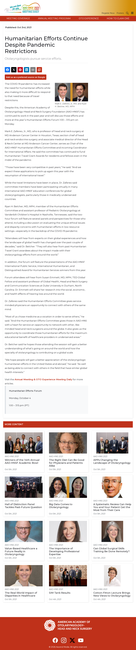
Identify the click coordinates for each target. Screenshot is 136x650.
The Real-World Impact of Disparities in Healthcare (21, 594)
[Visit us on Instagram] (63, 640)
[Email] (33, 69)
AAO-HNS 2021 (12, 456)
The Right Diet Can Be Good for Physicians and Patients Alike (66, 463)
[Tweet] (13, 69)
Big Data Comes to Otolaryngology (60, 506)
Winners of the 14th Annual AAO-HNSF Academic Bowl (22, 461)
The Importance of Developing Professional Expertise (64, 551)
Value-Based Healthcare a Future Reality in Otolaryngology (21, 551)
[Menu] (132, 13)
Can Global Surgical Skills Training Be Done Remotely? (111, 550)
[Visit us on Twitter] (72, 640)
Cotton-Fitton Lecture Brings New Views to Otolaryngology (111, 594)
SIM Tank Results (59, 592)
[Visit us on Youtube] (80, 640)
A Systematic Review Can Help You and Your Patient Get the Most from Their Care (112, 507)
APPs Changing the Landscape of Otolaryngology (111, 461)
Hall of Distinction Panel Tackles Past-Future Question (23, 506)
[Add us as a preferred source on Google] (39, 69)
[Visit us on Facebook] (55, 640)
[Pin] (20, 69)
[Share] (7, 69)
